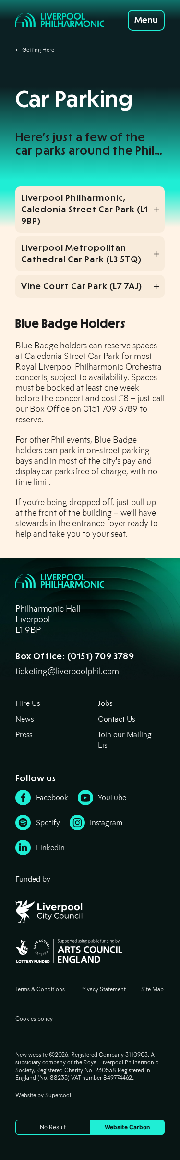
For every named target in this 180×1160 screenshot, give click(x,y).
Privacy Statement (103, 989)
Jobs (105, 703)
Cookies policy (34, 1018)
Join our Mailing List (125, 740)
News (24, 719)
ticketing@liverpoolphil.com (67, 671)
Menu (146, 20)
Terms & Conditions (40, 989)
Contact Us (116, 719)
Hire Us (27, 703)
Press (23, 734)
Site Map (152, 989)
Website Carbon (127, 1127)
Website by (43, 1094)
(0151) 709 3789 (100, 656)
